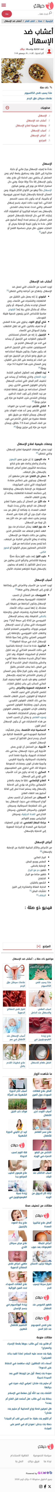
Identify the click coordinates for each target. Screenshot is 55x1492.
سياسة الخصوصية (42, 1455)
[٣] (39, 367)
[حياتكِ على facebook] (45, 1486)
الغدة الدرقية (28, 814)
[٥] (11, 640)
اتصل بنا (19, 1461)
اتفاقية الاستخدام (19, 1455)
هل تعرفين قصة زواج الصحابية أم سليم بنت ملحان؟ (29, 1411)
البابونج (12, 309)
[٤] (16, 589)
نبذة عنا (47, 1461)
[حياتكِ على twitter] (49, 1486)
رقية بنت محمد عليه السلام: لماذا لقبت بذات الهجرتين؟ (29, 1356)
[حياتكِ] (44, 5)
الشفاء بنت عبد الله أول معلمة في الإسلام (29, 1393)
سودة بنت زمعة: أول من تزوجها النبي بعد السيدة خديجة (30, 1375)
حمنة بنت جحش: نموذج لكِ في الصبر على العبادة (30, 1426)
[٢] (8, 290)
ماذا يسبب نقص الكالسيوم (38, 93)
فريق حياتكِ (33, 1461)
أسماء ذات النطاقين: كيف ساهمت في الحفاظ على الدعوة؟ (28, 1365)
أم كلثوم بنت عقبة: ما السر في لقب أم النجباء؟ (27, 1419)
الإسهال (47, 190)
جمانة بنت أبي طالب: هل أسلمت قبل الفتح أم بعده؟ (28, 1401)
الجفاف (42, 895)
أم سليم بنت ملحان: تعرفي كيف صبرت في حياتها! (30, 1385)
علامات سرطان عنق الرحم (39, 98)
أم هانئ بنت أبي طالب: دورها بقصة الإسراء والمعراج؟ (29, 1346)
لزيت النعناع (40, 377)
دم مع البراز (34, 870)
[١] (39, 231)
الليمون (13, 459)
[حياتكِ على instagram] (41, 1486)
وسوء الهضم (39, 717)
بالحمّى (42, 616)
